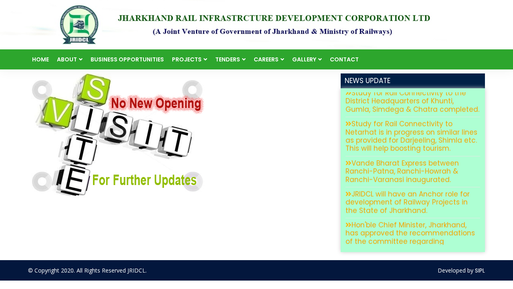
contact (344, 59)
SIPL (480, 271)
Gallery (304, 59)
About (67, 59)
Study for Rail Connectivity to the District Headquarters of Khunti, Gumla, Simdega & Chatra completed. (412, 96)
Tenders (227, 59)
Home (40, 59)
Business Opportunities (127, 59)
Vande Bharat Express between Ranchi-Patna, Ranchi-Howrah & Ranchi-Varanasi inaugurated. (402, 166)
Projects (187, 59)
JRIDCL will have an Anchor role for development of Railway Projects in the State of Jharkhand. (407, 197)
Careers (266, 59)
